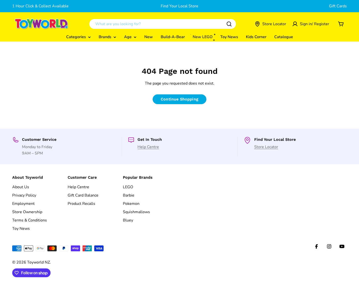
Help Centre (148, 147)
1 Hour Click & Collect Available (40, 6)
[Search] (229, 24)
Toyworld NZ (38, 262)
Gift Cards (338, 6)
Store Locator (266, 147)
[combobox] (162, 24)
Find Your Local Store (179, 6)
